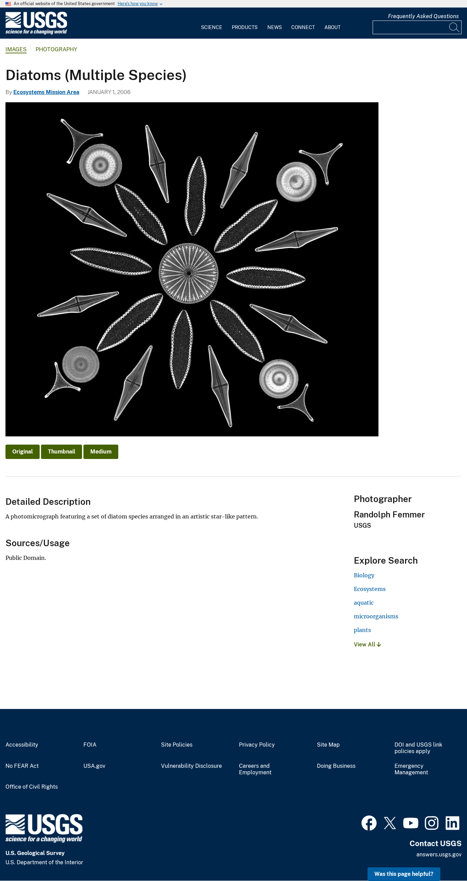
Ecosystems (370, 589)
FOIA (89, 745)
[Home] (36, 33)
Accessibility (21, 745)
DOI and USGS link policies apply (418, 748)
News (274, 27)
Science (211, 27)
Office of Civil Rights (31, 787)
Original (22, 451)
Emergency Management (411, 769)
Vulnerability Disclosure (191, 766)
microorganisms (376, 616)
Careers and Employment (255, 769)
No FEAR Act (22, 766)
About (332, 27)
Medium (100, 451)
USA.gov (94, 766)
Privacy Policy (257, 745)
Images (16, 49)
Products (244, 27)
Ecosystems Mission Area (46, 92)
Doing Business (336, 766)
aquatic (364, 602)
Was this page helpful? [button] (403, 874)
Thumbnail (61, 451)
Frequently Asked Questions (423, 16)
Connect (303, 27)
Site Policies (176, 745)
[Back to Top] (442, 856)
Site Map (328, 745)
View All (365, 644)
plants (362, 630)
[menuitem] (211, 23)
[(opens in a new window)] (369, 822)
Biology (364, 575)
